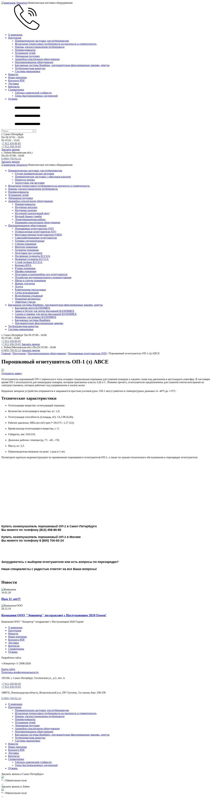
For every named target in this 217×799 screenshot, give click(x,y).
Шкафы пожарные (25, 271)
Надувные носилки (26, 207)
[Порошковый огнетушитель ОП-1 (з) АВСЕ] (2, 370)
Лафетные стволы (25, 301)
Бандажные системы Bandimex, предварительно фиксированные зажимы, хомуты (62, 65)
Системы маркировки (27, 71)
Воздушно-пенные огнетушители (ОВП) (38, 234)
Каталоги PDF (16, 80)
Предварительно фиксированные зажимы (39, 323)
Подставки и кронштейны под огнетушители (41, 274)
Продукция (14, 37)
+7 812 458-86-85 (11, 143)
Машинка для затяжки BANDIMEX (35, 317)
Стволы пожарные (25, 243)
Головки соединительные (29, 240)
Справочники (16, 89)
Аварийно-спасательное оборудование (37, 59)
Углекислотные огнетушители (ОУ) (35, 231)
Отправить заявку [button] (11, 373)
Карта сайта (8, 669)
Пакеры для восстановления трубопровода (39, 46)
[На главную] (14, 2)
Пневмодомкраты (25, 50)
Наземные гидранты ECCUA (32, 259)
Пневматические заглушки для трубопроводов (42, 40)
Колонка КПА (23, 265)
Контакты (13, 86)
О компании (15, 34)
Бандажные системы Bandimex (32, 320)
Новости (13, 74)
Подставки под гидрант (28, 253)
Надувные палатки (26, 210)
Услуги (19, 286)
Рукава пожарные (25, 268)
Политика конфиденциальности (19, 672)
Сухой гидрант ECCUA (28, 262)
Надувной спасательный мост (32, 213)
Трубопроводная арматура (30, 68)
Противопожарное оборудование (34, 62)
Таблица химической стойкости (33, 92)
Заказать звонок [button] (10, 149)
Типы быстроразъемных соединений (36, 95)
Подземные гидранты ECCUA (32, 256)
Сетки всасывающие (27, 292)
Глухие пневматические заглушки (34, 173)
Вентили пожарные (26, 246)
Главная (6, 353)
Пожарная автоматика (28, 298)
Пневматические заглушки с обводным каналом (43, 176)
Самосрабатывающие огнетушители (36, 237)
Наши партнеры (17, 77)
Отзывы (12, 98)
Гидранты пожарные (27, 249)
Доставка (13, 83)
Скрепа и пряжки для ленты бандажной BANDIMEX (46, 314)
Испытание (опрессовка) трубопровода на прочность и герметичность (55, 43)
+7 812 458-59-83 (11, 146)
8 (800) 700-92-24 (11, 158)
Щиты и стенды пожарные (30, 280)
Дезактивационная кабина (30, 219)
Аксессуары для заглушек (30, 182)
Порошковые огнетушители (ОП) (34, 228)
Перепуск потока (25, 179)
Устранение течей (25, 53)
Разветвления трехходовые (30, 289)
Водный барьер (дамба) (28, 216)
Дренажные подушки (27, 56)
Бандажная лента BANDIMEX (32, 307)
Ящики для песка (25, 283)
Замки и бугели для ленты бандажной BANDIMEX (44, 311)
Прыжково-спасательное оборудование (37, 222)
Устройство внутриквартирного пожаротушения (43, 277)
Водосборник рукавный (29, 295)
